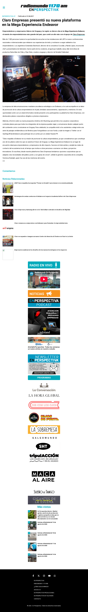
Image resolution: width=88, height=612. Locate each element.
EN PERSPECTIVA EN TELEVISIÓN (43, 596)
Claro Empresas (79, 34)
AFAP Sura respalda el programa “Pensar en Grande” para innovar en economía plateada (43, 183)
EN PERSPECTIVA (39, 580)
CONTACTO (37, 599)
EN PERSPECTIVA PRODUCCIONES (44, 593)
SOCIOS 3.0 (37, 589)
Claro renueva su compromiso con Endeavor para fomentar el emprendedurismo (41, 223)
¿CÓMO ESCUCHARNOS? (41, 586)
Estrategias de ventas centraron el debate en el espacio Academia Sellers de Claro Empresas (45, 196)
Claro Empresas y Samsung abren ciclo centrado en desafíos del (42, 209)
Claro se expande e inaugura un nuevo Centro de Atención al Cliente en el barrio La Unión (43, 236)
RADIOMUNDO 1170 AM (41, 583)
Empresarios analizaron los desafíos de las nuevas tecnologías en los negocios (40, 250)
